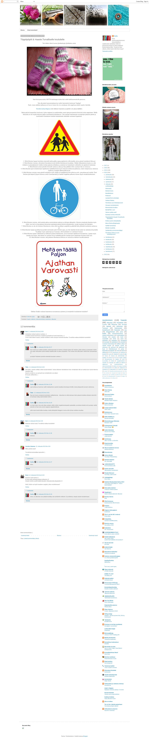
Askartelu (117, 330)
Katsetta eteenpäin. (109, 418)
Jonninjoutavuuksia (117, 333)
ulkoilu (104, 352)
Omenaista (108, 188)
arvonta (124, 324)
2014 (105, 170)
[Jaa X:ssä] (45, 317)
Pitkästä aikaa (108, 606)
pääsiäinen (115, 342)
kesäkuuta (109, 239)
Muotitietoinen (109, 193)
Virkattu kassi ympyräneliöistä (112, 694)
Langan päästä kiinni (110, 408)
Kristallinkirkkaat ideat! (111, 652)
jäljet (126, 354)
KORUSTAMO (108, 547)
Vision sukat (107, 409)
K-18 (115, 357)
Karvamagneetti (108, 663)
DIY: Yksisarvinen (109, 529)
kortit (123, 359)
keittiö (104, 333)
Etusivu (23, 30)
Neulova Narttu (109, 496)
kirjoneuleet (118, 328)
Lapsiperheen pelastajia (112, 198)
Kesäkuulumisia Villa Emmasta (112, 502)
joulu (121, 332)
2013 (105, 172)
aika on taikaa (109, 701)
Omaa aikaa (107, 516)
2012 (105, 254)
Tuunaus (105, 328)
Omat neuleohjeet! (32, 30)
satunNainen (108, 385)
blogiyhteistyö (110, 332)
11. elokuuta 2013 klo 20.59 (35, 331)
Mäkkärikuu (107, 562)
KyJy (103, 349)
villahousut (105, 364)
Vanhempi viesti (93, 535)
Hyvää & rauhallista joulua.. (111, 520)
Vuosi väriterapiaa (109, 602)
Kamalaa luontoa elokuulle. (113, 214)
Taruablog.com (108, 575)
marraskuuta (109, 177)
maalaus (104, 357)
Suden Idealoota (109, 430)
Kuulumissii (107, 511)
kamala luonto (119, 345)
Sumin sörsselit (109, 468)
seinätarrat (105, 369)
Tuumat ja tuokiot (109, 666)
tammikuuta (109, 251)
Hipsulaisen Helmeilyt (111, 551)
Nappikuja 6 (108, 492)
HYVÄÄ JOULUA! (109, 571)
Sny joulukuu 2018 (109, 525)
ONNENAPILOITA (109, 596)
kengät (119, 372)
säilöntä (123, 362)
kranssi (113, 355)
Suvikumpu (108, 439)
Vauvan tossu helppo (110, 431)
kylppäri (112, 350)
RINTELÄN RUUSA (110, 637)
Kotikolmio (108, 528)
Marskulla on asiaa (110, 646)
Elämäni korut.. (109, 191)
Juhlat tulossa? (108, 436)
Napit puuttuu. (109, 661)
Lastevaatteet (120, 335)
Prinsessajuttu (109, 434)
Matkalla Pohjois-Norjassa (111, 400)
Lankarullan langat (110, 628)
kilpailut (117, 359)
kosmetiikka (105, 361)
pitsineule (120, 326)
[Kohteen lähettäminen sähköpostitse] (42, 317)
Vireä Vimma (108, 390)
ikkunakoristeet (108, 359)
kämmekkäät (121, 355)
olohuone (105, 347)
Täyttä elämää (109, 399)
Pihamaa (114, 324)
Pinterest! (108, 195)
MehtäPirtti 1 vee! (110, 210)
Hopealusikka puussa (111, 605)
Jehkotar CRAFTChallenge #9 (112, 634)
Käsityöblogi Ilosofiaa (111, 587)
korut (122, 338)
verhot (119, 369)
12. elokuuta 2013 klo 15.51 (41, 392)
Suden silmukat (109, 403)
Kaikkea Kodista (109, 697)
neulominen (48, 319)
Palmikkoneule (113, 349)
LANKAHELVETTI (110, 464)
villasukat (53, 319)
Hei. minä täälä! (108, 461)
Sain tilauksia (108, 548)
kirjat (124, 372)
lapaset (108, 326)
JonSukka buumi (109, 580)
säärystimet (113, 369)
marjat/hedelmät (121, 361)
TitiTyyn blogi (108, 614)
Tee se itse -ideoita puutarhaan (113, 704)
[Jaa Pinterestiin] (49, 317)
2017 (105, 165)
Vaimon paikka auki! (110, 212)
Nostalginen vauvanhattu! (111, 626)
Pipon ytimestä (109, 569)
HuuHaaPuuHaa (109, 560)
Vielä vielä (107, 391)
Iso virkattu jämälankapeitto (111, 557)
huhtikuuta (109, 244)
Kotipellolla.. (108, 519)
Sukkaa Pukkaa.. (110, 200)
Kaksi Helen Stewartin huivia (111, 413)
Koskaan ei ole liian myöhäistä (113, 624)
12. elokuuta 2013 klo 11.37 (44, 462)
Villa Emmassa (109, 501)
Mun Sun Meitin (109, 600)
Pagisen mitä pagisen (111, 510)
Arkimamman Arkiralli (111, 425)
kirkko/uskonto (108, 367)
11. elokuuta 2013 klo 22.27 (44, 347)
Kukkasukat (107, 672)
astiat (121, 354)
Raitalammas (108, 412)
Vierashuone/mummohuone (116, 371)
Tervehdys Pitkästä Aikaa (111, 456)
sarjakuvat (122, 367)
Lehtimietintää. (109, 186)
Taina (27, 367)
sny (125, 330)
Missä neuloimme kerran (112, 448)
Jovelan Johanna (30, 446)
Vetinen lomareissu (109, 387)
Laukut (105, 371)
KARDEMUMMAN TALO (111, 532)
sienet (110, 357)
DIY (109, 352)
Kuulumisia (107, 630)
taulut (123, 350)
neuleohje (111, 362)
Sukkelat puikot (109, 578)
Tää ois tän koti (109, 542)
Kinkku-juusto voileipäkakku (113, 221)
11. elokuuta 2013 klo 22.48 (36, 367)
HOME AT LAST (109, 574)
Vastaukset (30, 343)
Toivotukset (124, 340)
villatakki (116, 354)
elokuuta (108, 184)
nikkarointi (118, 374)
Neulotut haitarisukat (110, 676)
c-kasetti (113, 372)
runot (118, 350)
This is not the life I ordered (112, 514)
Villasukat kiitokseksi (110, 593)
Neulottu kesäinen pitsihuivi (111, 588)
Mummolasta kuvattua (111, 207)
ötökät (125, 369)
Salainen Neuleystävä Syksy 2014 (114, 482)
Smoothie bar (108, 685)
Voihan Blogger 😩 (109, 427)
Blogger (85, 736)
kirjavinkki (105, 350)
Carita (32, 347)
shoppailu (114, 340)
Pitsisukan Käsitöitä (110, 670)
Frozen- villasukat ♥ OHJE (111, 611)
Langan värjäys (123, 357)
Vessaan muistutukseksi (112, 205)
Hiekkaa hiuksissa (109, 449)
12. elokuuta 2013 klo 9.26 (43, 446)
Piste (106, 498)
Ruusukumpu (108, 452)
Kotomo (107, 505)
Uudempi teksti (25, 535)
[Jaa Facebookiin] (47, 317)
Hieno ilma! (107, 654)
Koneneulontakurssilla (110, 465)
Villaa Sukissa (109, 609)
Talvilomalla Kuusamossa (111, 597)
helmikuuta (109, 249)
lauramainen (108, 679)
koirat (114, 338)
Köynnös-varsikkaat (109, 710)
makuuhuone (105, 374)
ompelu (114, 337)
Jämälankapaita (108, 444)
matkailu (104, 362)
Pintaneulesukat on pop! (110, 658)
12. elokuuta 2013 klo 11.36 (44, 384)
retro (105, 376)
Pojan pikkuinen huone (110, 698)
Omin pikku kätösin (110, 488)
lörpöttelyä (120, 322)
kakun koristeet (123, 366)
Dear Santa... (108, 479)
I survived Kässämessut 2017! (112, 584)
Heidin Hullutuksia (110, 537)
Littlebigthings (109, 477)
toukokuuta (109, 242)
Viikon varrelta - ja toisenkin (111, 440)
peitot (115, 367)
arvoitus (107, 372)
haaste (28, 319)
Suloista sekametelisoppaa (112, 556)
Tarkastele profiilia (107, 51)
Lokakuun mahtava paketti (111, 489)
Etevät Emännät (109, 692)
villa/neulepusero (106, 378)
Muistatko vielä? (108, 422)
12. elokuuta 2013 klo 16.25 (44, 402)
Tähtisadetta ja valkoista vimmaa (114, 683)
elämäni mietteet (109, 459)
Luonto (104, 324)
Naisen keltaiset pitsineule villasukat (113, 493)
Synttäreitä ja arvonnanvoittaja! (113, 230)
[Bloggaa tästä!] (44, 317)
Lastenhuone (115, 352)
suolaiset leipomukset (108, 344)
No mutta (107, 544)
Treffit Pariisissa (108, 507)
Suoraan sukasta (109, 591)
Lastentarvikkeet (118, 364)
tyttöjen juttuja (121, 344)
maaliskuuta (109, 246)
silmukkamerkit (111, 376)
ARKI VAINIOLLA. (110, 416)
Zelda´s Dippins (109, 688)
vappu (123, 376)
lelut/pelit (104, 354)
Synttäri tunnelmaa (110, 225)
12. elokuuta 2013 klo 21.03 (44, 494)
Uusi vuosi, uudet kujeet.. (111, 566)
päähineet (121, 347)
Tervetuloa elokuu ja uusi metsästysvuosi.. (112, 233)
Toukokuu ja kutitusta (110, 553)
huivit (121, 337)
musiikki (112, 374)
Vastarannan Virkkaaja (111, 582)
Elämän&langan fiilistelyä (112, 421)
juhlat (122, 349)
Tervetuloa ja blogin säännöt (111, 706)
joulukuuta (109, 174)
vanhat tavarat (106, 345)
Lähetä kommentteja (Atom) (31, 538)
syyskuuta (108, 181)
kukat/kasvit (106, 330)
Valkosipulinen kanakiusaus (111, 470)
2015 (105, 167)
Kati (26, 331)
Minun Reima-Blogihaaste (112, 223)
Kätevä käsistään (109, 404)
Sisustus (104, 337)
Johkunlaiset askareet (111, 709)
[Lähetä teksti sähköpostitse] (38, 316)
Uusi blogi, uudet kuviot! (110, 474)
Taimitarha (108, 620)
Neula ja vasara (109, 523)
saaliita (117, 362)
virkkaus (114, 378)
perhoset (113, 347)
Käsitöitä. (107, 643)
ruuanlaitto (105, 338)
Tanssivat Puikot (109, 394)
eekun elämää (109, 455)
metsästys (105, 340)
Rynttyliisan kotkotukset (112, 642)
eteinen (115, 366)
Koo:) (26, 475)
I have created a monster (111, 667)
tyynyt (118, 376)
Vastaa (27, 340)
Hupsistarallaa (109, 443)
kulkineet (33, 319)
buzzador (106, 342)
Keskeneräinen (108, 396)
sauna (110, 354)
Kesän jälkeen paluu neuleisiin (112, 534)
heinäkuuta (109, 237)
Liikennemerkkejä (40, 319)
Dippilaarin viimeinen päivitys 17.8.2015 (114, 689)
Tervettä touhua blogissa (43, 109)
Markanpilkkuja (109, 633)
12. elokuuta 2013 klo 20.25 (36, 475)
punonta (125, 374)
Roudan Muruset (109, 473)
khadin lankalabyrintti (111, 675)
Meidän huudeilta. (110, 228)
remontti (122, 342)
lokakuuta (108, 179)
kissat (106, 355)
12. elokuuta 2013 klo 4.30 (35, 421)
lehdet (112, 361)
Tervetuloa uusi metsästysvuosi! (114, 203)
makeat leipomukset (108, 335)
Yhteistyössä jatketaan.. (110, 639)
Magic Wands (108, 680)
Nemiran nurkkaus (110, 657)
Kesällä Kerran (108, 621)
